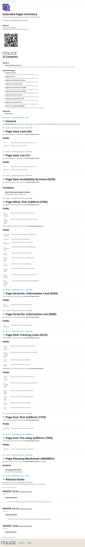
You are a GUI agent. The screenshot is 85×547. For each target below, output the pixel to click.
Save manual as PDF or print (9, 1)
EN (24, 543)
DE (21, 543)
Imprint (29, 543)
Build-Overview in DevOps (9, 487)
